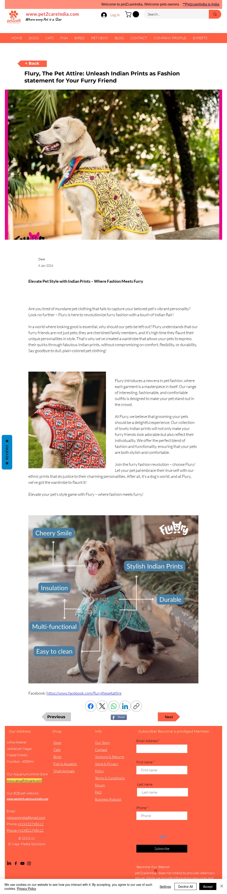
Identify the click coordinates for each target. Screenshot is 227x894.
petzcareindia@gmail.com (26, 817)
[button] (133, 14)
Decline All (185, 886)
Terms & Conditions (110, 778)
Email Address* (147, 741)
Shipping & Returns (109, 757)
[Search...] (215, 14)
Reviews (7, 452)
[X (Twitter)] (102, 706)
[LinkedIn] (125, 706)
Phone (141, 808)
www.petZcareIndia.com (52, 14)
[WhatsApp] (114, 706)
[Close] (221, 886)
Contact (101, 749)
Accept (208, 886)
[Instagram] (29, 863)
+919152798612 (30, 824)
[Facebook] (91, 706)
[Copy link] (136, 706)
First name (144, 762)
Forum (100, 785)
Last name (145, 784)
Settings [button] (165, 886)
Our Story (102, 742)
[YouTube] (22, 863)
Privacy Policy (26, 888)
